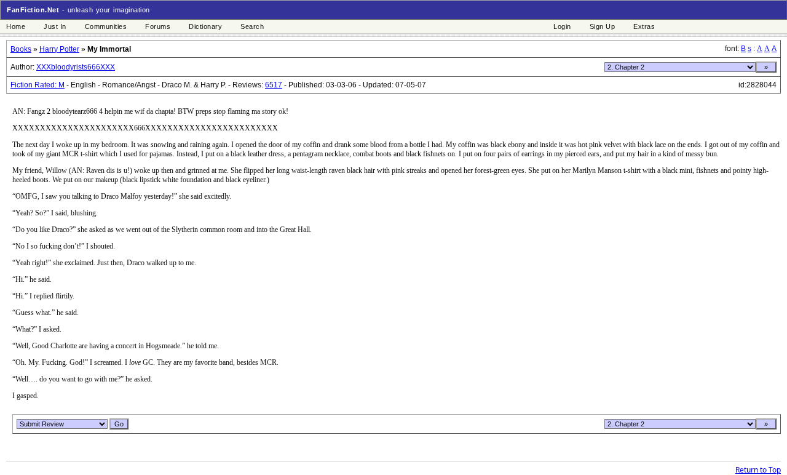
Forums (157, 26)
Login (562, 26)
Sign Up (602, 26)
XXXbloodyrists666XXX (75, 67)
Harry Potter (59, 49)
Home (15, 26)
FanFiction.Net (33, 10)
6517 (273, 85)
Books (20, 49)
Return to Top (758, 470)
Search (252, 26)
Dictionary (205, 26)
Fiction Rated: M (37, 85)
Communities (106, 26)
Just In (55, 26)
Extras (644, 26)
